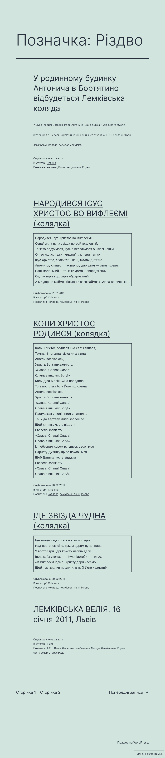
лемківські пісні (70, 301)
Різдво (86, 167)
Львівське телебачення (76, 648)
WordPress (140, 742)
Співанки (53, 297)
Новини (51, 163)
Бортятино (64, 167)
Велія (57, 648)
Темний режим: (144, 753)
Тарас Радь (57, 652)
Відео (50, 644)
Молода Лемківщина (103, 648)
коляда (76, 167)
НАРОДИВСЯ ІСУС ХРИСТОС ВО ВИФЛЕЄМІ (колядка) (80, 213)
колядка (53, 301)
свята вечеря (41, 652)
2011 (50, 648)
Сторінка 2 (50, 692)
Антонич (52, 167)
